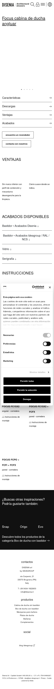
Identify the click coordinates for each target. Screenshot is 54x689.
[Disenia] (15, 4)
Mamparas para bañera (27, 612)
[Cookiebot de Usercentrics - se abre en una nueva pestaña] (33, 287)
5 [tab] (32, 89)
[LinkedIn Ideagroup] (36, 639)
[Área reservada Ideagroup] (37, 4)
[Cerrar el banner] (50, 287)
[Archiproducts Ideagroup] (42, 639)
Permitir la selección (27, 390)
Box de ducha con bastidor (27, 608)
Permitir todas (27, 381)
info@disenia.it (27, 591)
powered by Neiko (28, 681)
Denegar (27, 399)
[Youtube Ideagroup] (30, 639)
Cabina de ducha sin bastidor (27, 605)
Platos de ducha (27, 615)
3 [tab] (27, 89)
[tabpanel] (21, 59)
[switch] (47, 344)
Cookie (49, 678)
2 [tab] (24, 89)
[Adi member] (27, 660)
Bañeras (27, 618)
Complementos (27, 622)
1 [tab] (21, 89)
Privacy (43, 678)
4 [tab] (29, 89)
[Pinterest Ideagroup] (23, 639)
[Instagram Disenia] (17, 639)
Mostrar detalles (38, 372)
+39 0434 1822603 (28, 588)
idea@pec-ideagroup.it (32, 678)
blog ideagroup (26, 645)
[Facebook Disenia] (11, 639)
